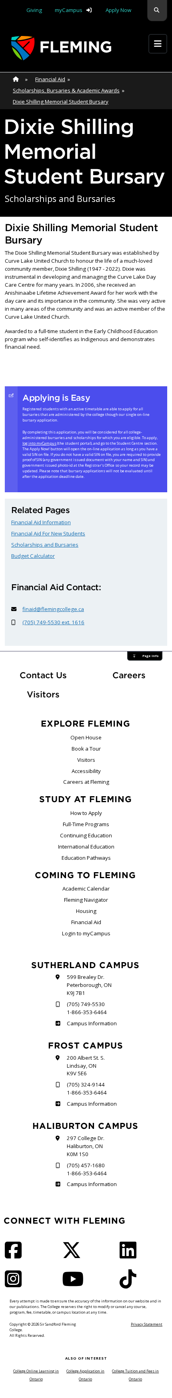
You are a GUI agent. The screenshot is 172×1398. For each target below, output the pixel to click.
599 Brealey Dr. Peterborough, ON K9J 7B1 (89, 985)
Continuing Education (86, 835)
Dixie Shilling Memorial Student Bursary (60, 101)
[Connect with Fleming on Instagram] (15, 1284)
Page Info (150, 656)
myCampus (68, 10)
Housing (86, 911)
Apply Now (118, 10)
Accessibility (86, 771)
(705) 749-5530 (86, 1004)
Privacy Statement (146, 1324)
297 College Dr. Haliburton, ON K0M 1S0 (85, 1146)
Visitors (43, 694)
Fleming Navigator (86, 899)
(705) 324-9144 (86, 1084)
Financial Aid (50, 79)
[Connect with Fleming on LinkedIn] (130, 1255)
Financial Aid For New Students (48, 533)
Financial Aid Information (41, 522)
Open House (86, 737)
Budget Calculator (33, 555)
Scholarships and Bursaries (44, 544)
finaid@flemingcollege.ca (53, 609)
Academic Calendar (86, 888)
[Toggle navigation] (157, 44)
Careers (139, 675)
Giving (34, 10)
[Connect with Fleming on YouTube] (75, 1284)
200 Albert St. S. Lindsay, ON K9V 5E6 (86, 1065)
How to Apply (86, 813)
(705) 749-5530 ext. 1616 (53, 622)
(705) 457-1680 (86, 1165)
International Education (86, 846)
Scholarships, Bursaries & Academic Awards (66, 90)
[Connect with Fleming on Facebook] (15, 1255)
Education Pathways (86, 857)
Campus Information (91, 1023)
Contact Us (43, 675)
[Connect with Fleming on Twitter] (74, 1255)
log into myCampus (39, 443)
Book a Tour (86, 748)
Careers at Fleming (86, 781)
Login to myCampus (86, 933)
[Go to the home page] (61, 48)
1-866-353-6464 (87, 1012)
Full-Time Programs (86, 824)
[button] (157, 10)
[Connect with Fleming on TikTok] (130, 1284)
